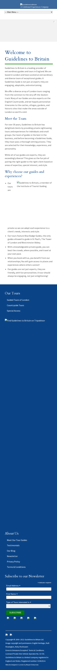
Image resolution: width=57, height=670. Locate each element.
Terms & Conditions (16, 567)
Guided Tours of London (18, 300)
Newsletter (12, 556)
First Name (12, 594)
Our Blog (11, 550)
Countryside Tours (15, 305)
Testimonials (13, 545)
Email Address (13, 585)
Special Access (13, 310)
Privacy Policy (13, 561)
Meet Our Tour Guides (17, 540)
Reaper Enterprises (32, 665)
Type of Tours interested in (18, 602)
